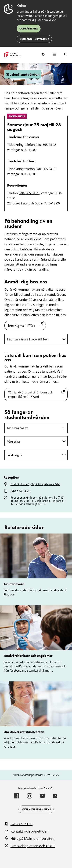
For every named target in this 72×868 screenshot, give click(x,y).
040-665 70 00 (21, 823)
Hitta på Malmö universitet (31, 838)
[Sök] (65, 54)
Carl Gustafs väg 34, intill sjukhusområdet (35, 484)
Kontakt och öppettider (29, 831)
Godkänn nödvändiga (34, 39)
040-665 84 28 (20, 490)
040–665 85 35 (46, 145)
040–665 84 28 (29, 193)
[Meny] (54, 54)
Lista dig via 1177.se (21, 325)
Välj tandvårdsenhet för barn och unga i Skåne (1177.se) (30, 394)
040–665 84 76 (46, 169)
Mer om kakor (47, 20)
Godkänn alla (28, 28)
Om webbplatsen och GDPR (32, 845)
